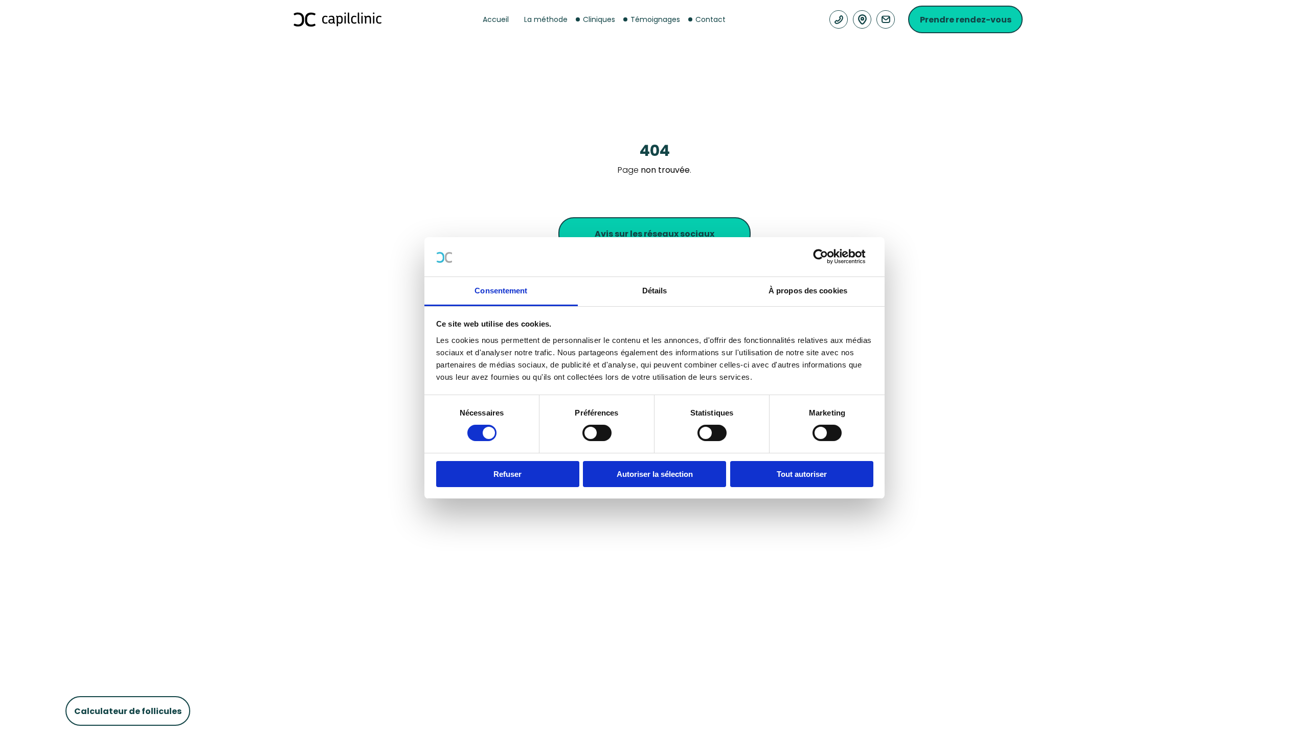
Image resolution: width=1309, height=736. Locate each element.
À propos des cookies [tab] (808, 290)
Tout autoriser (802, 474)
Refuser (507, 474)
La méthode (546, 19)
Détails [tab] (654, 290)
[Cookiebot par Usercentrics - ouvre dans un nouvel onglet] (828, 256)
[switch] (597, 433)
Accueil (496, 19)
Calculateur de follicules (128, 711)
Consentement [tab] (501, 290)
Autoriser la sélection (655, 474)
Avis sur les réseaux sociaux (654, 234)
